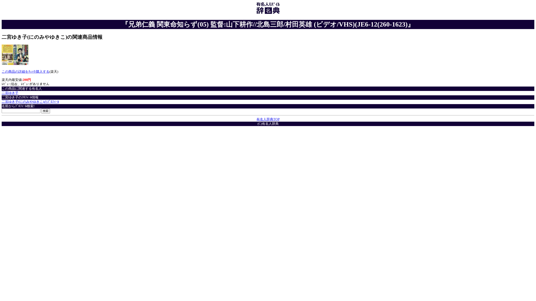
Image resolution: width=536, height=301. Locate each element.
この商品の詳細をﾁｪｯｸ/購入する (25, 71)
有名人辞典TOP (268, 119)
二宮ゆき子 (10, 93)
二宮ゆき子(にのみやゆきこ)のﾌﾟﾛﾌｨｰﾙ (30, 101)
